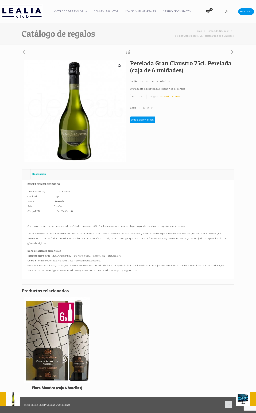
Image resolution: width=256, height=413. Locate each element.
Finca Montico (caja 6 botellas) (57, 388)
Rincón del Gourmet (218, 31)
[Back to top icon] (228, 404)
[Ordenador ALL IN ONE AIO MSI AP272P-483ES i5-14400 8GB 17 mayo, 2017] (246, 399)
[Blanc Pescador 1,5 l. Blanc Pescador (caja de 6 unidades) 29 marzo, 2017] (10, 399)
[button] (119, 65)
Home (199, 31)
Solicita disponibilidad (142, 119)
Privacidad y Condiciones (57, 405)
